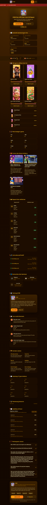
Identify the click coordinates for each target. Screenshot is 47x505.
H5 (35, 1)
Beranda (13, 493)
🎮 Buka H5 (30, 496)
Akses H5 (21, 309)
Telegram (30, 493)
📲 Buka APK (17, 496)
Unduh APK (25, 493)
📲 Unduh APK (18, 23)
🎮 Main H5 (28, 23)
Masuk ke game (16, 83)
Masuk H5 (19, 493)
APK (32, 1)
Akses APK (14, 309)
